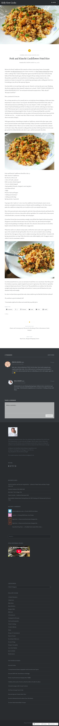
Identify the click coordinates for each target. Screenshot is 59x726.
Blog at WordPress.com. (29, 723)
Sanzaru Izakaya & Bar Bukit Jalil (16, 489)
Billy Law (10, 612)
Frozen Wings (11, 642)
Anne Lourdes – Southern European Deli (18, 495)
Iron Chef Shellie (12, 648)
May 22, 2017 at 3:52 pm (19, 383)
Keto (26, 55)
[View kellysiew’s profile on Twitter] (10, 466)
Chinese (22, 55)
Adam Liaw (11, 600)
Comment (49, 415)
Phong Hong (16, 362)
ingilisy (14, 515)
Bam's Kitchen (11, 606)
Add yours (51, 355)
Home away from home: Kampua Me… (28, 519)
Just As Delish (11, 651)
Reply (52, 362)
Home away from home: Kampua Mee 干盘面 (19, 678)
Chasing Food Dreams (13, 618)
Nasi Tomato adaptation (42, 71)
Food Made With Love (13, 639)
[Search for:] (29, 536)
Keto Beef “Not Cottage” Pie (15, 492)
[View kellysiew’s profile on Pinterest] (13, 466)
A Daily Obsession (12, 597)
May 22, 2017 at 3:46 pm (17, 364)
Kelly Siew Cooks (8, 2)
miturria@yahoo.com (17, 511)
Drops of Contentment (14, 633)
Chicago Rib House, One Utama (26, 515)
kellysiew (27, 62)
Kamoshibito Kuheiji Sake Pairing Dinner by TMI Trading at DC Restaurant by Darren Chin (29, 499)
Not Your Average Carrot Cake (15, 690)
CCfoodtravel (11, 615)
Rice (38, 55)
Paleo (30, 55)
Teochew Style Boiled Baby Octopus (17, 702)
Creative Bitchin (12, 627)
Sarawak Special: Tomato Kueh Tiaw (17, 694)
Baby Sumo (11, 603)
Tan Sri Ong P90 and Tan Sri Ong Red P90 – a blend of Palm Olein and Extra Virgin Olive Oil (29, 485)
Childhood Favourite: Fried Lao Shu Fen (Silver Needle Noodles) (24, 682)
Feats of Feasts (12, 636)
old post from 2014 (17, 71)
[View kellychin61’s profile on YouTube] (15, 466)
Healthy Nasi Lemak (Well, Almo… (34, 527)
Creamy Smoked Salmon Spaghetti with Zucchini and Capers (23, 669)
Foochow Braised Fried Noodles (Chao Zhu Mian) (20, 698)
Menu (54, 2)
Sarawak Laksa (12, 665)
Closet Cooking (12, 624)
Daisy (9, 630)
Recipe (34, 55)
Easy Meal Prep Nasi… (17, 527)
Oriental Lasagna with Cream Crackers (18, 686)
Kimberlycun (11, 654)
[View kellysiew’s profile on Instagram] (12, 466)
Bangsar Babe (11, 609)
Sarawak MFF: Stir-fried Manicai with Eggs (19, 673)
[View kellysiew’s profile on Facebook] (8, 466)
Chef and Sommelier (13, 621)
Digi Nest (14, 519)
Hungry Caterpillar (13, 645)
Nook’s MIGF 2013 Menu (31, 511)
